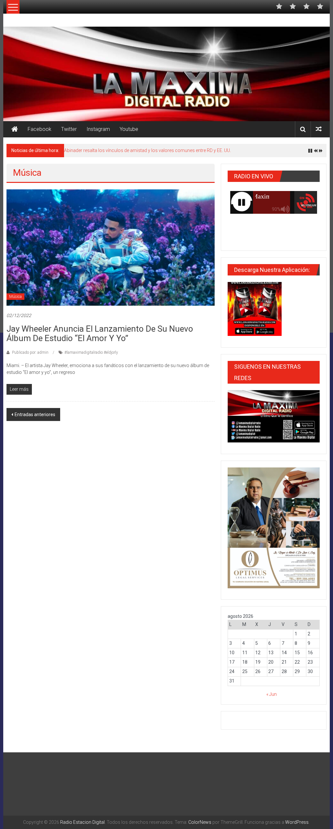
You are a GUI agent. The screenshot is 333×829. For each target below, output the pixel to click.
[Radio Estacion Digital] (15, 129)
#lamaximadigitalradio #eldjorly (91, 352)
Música (15, 296)
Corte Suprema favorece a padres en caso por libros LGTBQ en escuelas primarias (148, 150)
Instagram (98, 129)
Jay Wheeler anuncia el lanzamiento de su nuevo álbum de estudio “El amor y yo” (100, 333)
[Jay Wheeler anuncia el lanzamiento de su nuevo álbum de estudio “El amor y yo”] (110, 247)
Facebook (39, 129)
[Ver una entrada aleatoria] (319, 129)
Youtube (129, 129)
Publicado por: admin (30, 352)
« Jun (271, 694)
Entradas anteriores (35, 414)
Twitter (69, 129)
